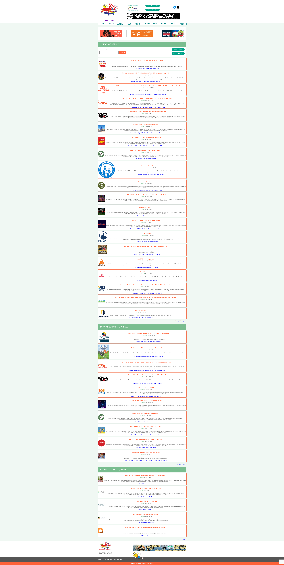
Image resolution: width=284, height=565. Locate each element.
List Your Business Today (152, 5)
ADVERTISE (100, 559)
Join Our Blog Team (178, 53)
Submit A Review (178, 49)
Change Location (152, 9)
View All (147, 68)
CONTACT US (108, 559)
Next (184, 321)
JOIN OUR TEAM (118, 559)
